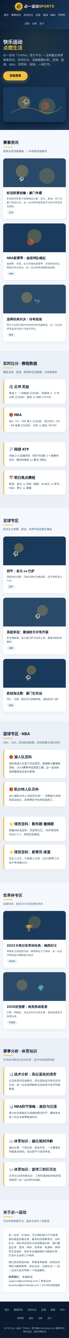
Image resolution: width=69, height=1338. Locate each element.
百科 (27, 23)
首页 (6, 14)
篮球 (45, 14)
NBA (53, 14)
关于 (41, 23)
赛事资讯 (16, 14)
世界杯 (61, 14)
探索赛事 (15, 75)
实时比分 (28, 14)
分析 (34, 23)
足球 (38, 14)
